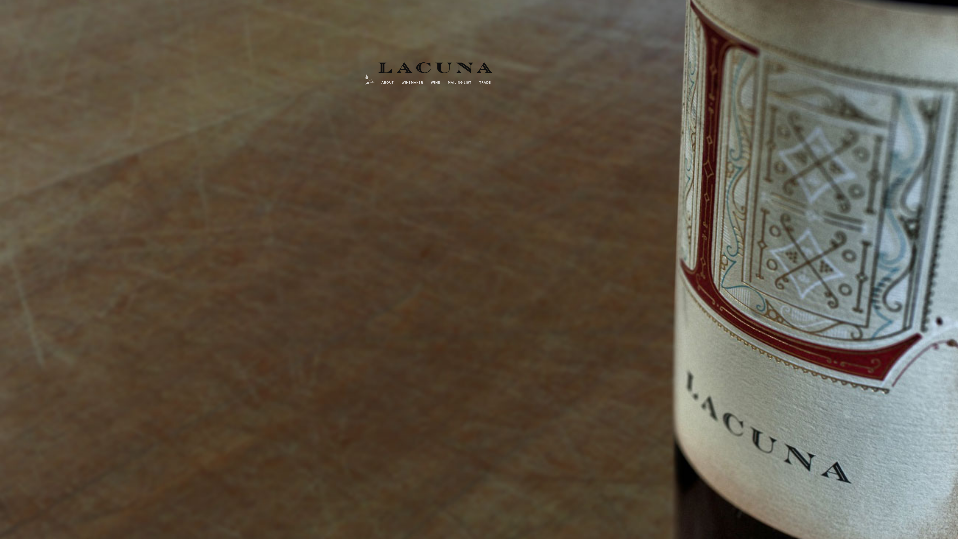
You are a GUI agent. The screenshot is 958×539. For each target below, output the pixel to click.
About (387, 83)
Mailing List (460, 83)
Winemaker (412, 83)
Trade (485, 83)
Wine (435, 83)
